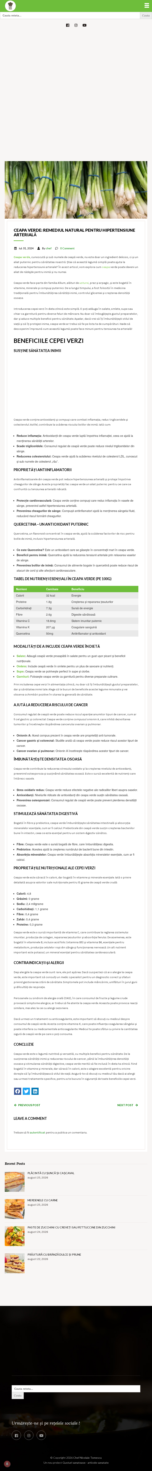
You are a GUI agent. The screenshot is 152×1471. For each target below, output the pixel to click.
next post (125, 1105)
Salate (21, 656)
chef (48, 248)
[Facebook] (17, 1091)
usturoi (84, 283)
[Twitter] (26, 1091)
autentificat (37, 1132)
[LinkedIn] (35, 1091)
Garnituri (22, 676)
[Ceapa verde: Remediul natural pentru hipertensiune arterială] (76, 189)
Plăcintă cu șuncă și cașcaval (51, 1173)
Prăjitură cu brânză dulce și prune (54, 1254)
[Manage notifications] (7, 1464)
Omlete (21, 666)
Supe (20, 671)
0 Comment (67, 248)
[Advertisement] (76, 61)
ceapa (106, 267)
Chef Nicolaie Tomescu (87, 1457)
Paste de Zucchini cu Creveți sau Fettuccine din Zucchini (71, 1227)
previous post (29, 1105)
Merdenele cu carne (43, 1200)
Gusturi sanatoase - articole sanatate (86, 1462)
